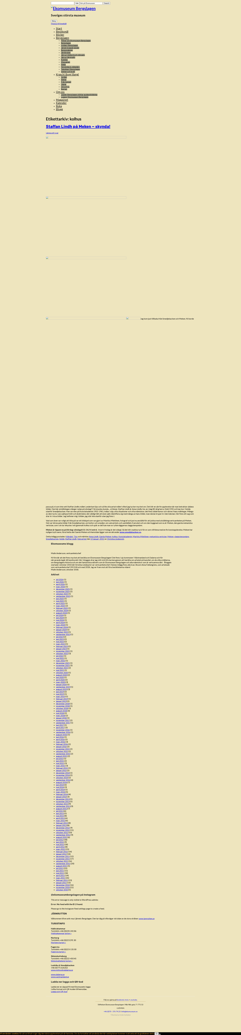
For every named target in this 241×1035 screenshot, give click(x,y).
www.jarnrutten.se (147, 918)
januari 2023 (61, 648)
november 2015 (63, 749)
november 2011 (63, 858)
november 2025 (63, 591)
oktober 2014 (62, 777)
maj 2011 (60, 873)
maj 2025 (60, 601)
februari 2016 (62, 744)
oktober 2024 (62, 610)
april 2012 (60, 847)
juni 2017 (60, 725)
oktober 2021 (62, 668)
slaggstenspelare (181, 536)
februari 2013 (62, 823)
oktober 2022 (62, 653)
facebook (120, 1000)
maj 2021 (60, 670)
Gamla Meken (105, 536)
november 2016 (63, 730)
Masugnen (65, 62)
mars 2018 (60, 715)
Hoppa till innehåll (59, 23)
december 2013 (63, 799)
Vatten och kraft (68, 71)
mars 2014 (60, 792)
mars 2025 (60, 605)
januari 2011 (61, 882)
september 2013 (63, 806)
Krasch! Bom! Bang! (67, 74)
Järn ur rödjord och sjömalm (73, 55)
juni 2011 (60, 870)
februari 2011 (62, 880)
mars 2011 (60, 878)
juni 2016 (60, 737)
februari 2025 (62, 608)
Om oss (60, 91)
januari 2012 (61, 854)
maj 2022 (60, 658)
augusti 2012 (61, 837)
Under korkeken (125, 1015)
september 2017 (63, 722)
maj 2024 (60, 620)
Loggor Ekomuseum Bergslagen (74, 97)
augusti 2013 (61, 808)
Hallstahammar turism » (61, 933)
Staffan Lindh (71, 539)
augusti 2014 (61, 782)
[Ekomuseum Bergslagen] (120, 8)
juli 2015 (59, 758)
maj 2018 (60, 713)
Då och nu (65, 86)
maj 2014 (60, 787)
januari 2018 (61, 718)
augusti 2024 (61, 613)
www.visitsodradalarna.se (62, 970)
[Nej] (160, 1034)
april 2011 (60, 875)
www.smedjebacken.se (130, 532)
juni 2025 (60, 598)
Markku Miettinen (141, 536)
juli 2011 (59, 868)
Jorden (64, 77)
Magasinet (62, 99)
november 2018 (63, 706)
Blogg (59, 109)
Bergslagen (62, 37)
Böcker (60, 34)
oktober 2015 (62, 751)
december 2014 (63, 773)
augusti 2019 (61, 689)
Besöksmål (62, 31)
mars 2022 (60, 660)
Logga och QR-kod (59, 991)
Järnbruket (66, 52)
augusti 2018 (61, 711)
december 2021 (63, 663)
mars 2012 (60, 849)
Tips (76, 536)
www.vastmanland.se (60, 977)
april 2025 (60, 603)
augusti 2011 (61, 866)
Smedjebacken (52, 539)
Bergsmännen (67, 50)
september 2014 (63, 780)
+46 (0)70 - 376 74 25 (112, 1011)
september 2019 (63, 687)
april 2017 (60, 727)
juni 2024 (60, 617)
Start (59, 28)
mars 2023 (60, 644)
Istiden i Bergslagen (69, 45)
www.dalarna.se (58, 974)
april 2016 (60, 739)
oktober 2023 (62, 632)
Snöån (62, 539)
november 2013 (63, 801)
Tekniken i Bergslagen (70, 69)
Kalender (61, 102)
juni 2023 (60, 639)
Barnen (64, 89)
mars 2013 (60, 820)
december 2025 (63, 589)
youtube (133, 1000)
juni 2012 (60, 842)
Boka (59, 106)
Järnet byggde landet (70, 47)
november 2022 (63, 651)
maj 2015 (60, 763)
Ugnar (63, 84)
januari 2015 (61, 770)
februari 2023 (62, 646)
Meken (170, 536)
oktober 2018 (62, 708)
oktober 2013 (62, 804)
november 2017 (63, 720)
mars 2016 (60, 742)
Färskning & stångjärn (70, 67)
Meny (54, 21)
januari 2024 (61, 629)
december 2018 (63, 703)
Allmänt (69, 536)
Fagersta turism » (58, 951)
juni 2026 (60, 582)
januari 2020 (61, 684)
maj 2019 (60, 694)
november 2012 (63, 830)
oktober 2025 (62, 594)
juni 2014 (60, 785)
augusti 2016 (61, 734)
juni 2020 (60, 677)
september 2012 (63, 835)
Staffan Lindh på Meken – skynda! (78, 126)
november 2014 (63, 775)
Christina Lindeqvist (115, 539)
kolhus (115, 536)
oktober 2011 (62, 861)
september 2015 (63, 753)
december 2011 (63, 856)
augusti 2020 (61, 675)
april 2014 (60, 789)
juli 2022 (59, 656)
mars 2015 (60, 765)
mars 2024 (60, 625)
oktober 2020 (62, 672)
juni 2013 (60, 813)
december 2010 (63, 885)
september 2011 (63, 863)
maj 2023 (60, 641)
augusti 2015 (61, 756)
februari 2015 (62, 768)
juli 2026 (59, 579)
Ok (157, 1034)
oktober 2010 (62, 890)
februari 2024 (62, 627)
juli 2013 (59, 811)
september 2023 (63, 634)
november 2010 (63, 887)
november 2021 (63, 665)
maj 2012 (60, 844)
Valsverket (82, 539)
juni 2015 (60, 761)
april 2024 (60, 622)
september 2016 (63, 732)
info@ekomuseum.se (129, 1011)
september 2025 (63, 596)
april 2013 (60, 818)
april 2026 (60, 584)
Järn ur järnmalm (68, 57)
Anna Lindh (93, 536)
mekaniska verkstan (158, 536)
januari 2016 (61, 746)
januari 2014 (61, 796)
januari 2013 (61, 825)
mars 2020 (60, 682)
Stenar (64, 79)
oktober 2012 (62, 832)
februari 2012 (62, 851)
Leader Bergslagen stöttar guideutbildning (79, 94)
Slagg (63, 64)
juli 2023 (59, 637)
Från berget (66, 82)
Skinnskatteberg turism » (62, 961)
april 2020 (60, 679)
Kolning (64, 59)
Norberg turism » (58, 942)
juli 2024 (59, 615)
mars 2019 (60, 696)
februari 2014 (62, 794)
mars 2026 (60, 586)
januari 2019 (61, 701)
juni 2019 (60, 691)
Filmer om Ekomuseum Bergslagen (76, 40)
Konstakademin (125, 536)
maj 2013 (60, 816)
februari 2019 (62, 699)
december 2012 (63, 827)
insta (127, 1000)
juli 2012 (59, 839)
